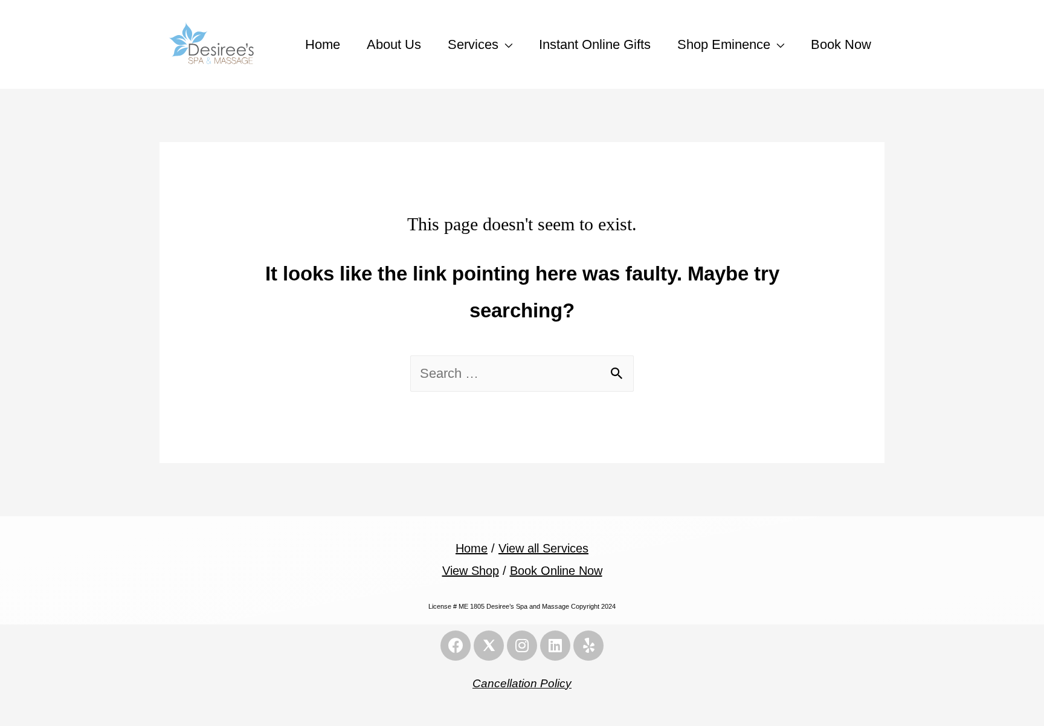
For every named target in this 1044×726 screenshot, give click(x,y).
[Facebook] (455, 645)
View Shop (470, 570)
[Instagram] (522, 645)
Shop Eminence (723, 44)
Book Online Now (556, 570)
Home (322, 44)
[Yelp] (588, 645)
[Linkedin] (555, 645)
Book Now (841, 44)
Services (473, 44)
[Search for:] (522, 373)
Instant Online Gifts (595, 44)
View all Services (543, 548)
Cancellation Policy (522, 683)
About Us (394, 44)
